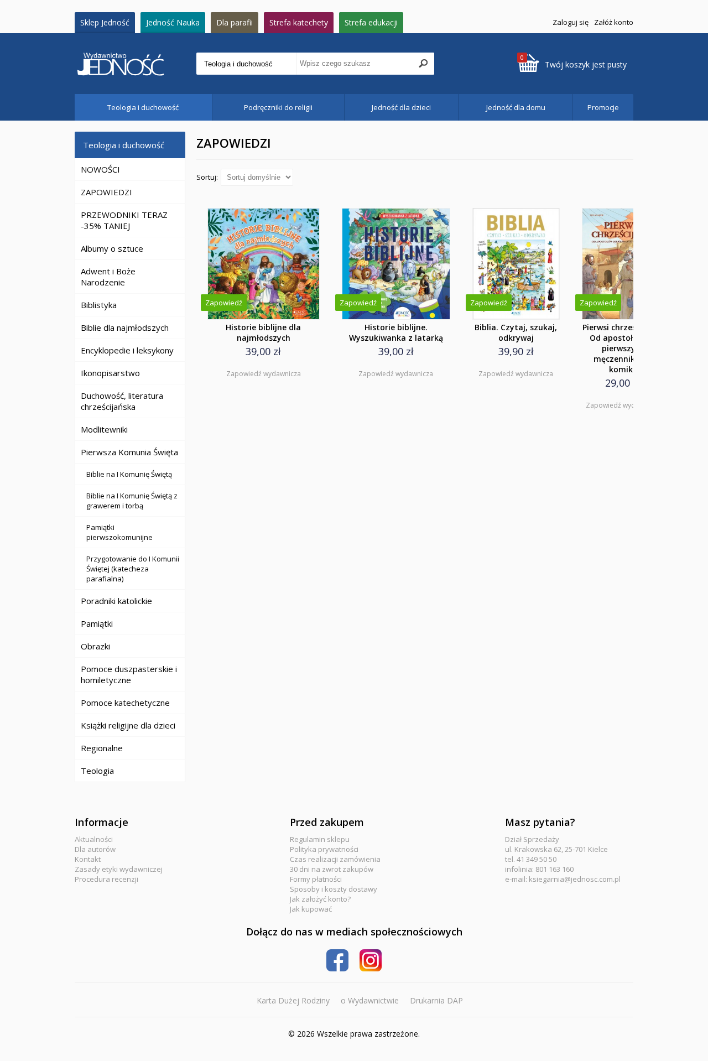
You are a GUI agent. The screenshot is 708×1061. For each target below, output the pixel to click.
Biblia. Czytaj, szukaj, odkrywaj (516, 332)
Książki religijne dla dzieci (128, 725)
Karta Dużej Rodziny (293, 1000)
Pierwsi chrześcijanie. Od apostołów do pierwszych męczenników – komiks (622, 348)
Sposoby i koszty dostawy (333, 889)
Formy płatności (316, 879)
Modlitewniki (104, 429)
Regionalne (102, 747)
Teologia (97, 770)
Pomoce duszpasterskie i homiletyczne (129, 674)
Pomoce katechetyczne (125, 702)
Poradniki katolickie (116, 600)
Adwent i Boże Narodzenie (108, 277)
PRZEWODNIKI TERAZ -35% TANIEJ (124, 220)
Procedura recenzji (106, 879)
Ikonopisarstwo (110, 372)
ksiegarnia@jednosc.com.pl (575, 879)
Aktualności (94, 839)
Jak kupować (311, 909)
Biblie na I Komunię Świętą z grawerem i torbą (132, 501)
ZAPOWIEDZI (106, 191)
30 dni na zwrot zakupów (331, 869)
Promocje (603, 107)
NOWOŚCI (100, 169)
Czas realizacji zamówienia (335, 859)
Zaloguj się (571, 22)
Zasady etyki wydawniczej (119, 869)
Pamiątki (97, 623)
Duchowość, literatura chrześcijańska (122, 401)
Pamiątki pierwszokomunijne (119, 532)
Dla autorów (95, 849)
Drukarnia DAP (436, 1000)
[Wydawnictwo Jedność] (135, 63)
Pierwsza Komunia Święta (129, 451)
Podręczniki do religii (278, 107)
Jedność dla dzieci (401, 107)
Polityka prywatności (324, 849)
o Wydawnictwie (370, 1000)
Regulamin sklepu (320, 839)
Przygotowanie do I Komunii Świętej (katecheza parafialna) (132, 569)
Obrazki (95, 646)
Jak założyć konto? (320, 899)
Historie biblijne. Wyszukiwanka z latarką (396, 332)
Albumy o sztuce (112, 248)
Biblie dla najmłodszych (125, 327)
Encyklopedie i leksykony (127, 350)
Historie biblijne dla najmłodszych (263, 332)
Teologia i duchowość (143, 107)
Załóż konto (613, 22)
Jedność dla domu (515, 107)
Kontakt (88, 859)
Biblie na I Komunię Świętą (129, 474)
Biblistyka (99, 304)
